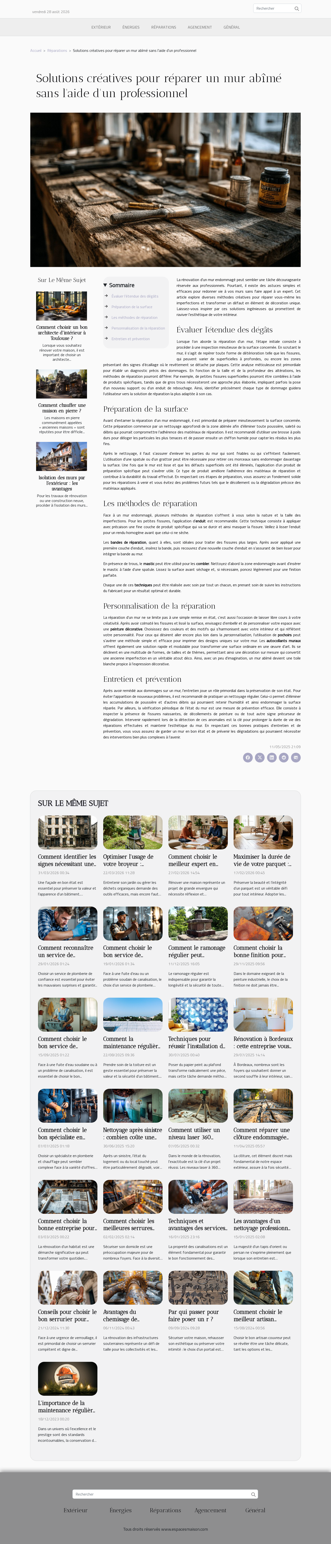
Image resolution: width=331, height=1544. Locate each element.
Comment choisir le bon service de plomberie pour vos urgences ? (128, 958)
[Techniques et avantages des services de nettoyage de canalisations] (198, 1196)
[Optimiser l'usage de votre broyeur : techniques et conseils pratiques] (133, 832)
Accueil (35, 50)
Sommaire (121, 285)
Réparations (163, 27)
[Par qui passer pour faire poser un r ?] (198, 1287)
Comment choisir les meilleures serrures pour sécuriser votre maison (129, 1232)
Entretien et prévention (130, 339)
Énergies (131, 27)
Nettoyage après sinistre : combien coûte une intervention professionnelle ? (132, 1141)
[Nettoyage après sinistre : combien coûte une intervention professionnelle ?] (133, 1105)
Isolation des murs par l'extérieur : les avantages (62, 483)
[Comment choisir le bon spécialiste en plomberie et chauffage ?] (67, 1105)
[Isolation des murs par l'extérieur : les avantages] (61, 456)
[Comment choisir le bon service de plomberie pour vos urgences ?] (133, 923)
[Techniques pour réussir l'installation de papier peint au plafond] (198, 1014)
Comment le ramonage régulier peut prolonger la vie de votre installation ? (196, 958)
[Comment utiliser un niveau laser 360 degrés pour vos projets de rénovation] (198, 1105)
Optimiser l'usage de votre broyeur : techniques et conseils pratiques (131, 867)
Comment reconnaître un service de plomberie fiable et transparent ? (65, 958)
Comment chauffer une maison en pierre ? (62, 408)
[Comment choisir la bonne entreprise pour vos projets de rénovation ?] (67, 1196)
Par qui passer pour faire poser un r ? (193, 1316)
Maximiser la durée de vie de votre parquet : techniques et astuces (262, 864)
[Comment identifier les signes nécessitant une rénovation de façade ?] (67, 832)
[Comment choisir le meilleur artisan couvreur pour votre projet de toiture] (263, 1287)
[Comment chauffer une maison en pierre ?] (61, 384)
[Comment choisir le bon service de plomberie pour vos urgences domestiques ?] (67, 1014)
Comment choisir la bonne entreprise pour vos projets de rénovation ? (66, 1232)
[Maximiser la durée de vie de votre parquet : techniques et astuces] (263, 832)
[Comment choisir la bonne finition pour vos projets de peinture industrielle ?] (263, 923)
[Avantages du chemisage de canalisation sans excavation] (133, 1287)
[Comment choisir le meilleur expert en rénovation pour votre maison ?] (198, 832)
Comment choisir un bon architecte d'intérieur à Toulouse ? (62, 332)
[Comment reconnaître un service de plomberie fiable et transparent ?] (67, 923)
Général (232, 27)
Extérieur (101, 27)
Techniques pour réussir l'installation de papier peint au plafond (197, 1049)
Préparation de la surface (131, 307)
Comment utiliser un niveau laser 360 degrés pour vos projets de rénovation (197, 1141)
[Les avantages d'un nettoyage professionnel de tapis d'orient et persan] (263, 1196)
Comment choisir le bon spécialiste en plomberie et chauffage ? (67, 1141)
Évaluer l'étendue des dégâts (134, 296)
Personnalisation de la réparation (138, 328)
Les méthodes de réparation (134, 317)
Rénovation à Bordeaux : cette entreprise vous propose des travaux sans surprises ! (263, 1049)
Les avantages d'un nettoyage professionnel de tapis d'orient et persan (263, 1232)
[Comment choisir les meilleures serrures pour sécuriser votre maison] (133, 1196)
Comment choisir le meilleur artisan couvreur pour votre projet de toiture (259, 1323)
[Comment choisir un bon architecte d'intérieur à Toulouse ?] (61, 306)
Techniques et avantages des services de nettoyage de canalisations (196, 1232)
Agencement (200, 27)
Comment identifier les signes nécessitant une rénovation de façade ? (67, 864)
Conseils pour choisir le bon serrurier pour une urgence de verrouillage (67, 1323)
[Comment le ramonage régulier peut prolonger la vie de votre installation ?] (198, 923)
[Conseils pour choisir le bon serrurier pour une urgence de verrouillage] (67, 1287)
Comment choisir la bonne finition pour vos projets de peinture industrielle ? (263, 958)
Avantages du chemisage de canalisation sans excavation (124, 1323)
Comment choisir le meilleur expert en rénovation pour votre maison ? (196, 867)
